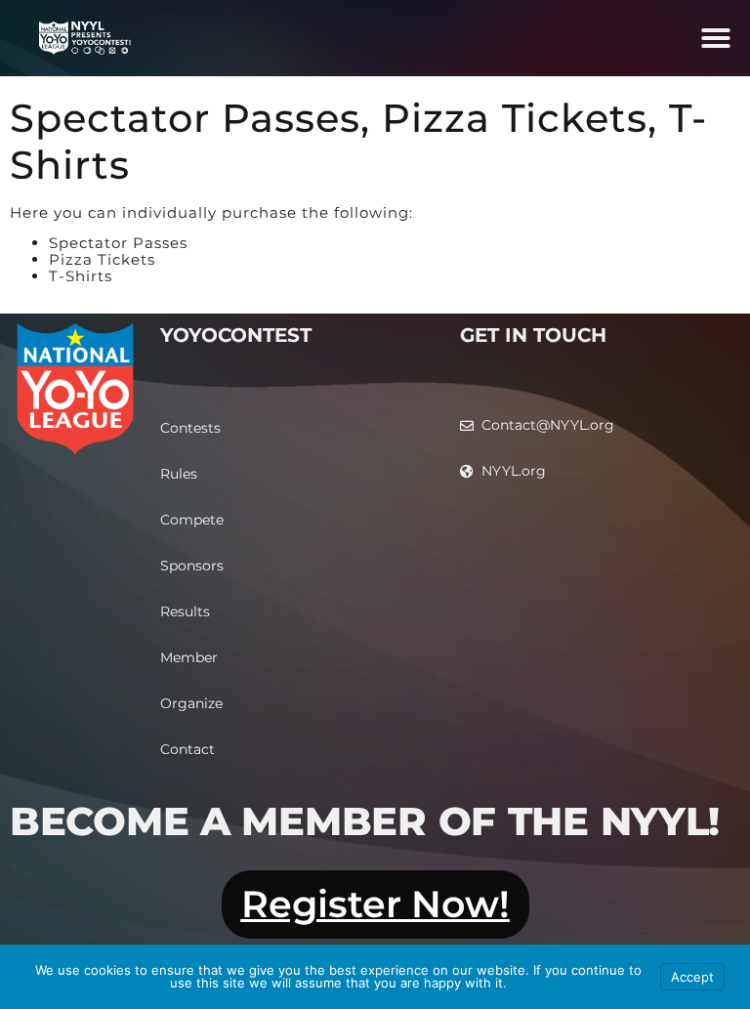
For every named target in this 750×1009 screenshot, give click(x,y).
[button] (715, 38)
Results (185, 611)
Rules (178, 474)
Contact (187, 749)
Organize (191, 703)
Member (189, 657)
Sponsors (192, 565)
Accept (692, 977)
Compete (192, 519)
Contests (190, 428)
